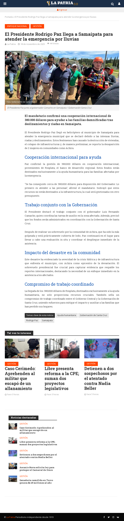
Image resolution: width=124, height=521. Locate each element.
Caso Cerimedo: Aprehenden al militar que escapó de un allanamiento (20, 378)
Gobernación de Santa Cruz (93, 315)
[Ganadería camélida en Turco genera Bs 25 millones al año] (13, 479)
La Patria (11, 44)
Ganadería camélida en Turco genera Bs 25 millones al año (36, 481)
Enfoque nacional (17, 26)
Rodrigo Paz (32, 320)
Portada (9, 16)
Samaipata (47, 320)
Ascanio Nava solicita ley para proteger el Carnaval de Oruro (37, 468)
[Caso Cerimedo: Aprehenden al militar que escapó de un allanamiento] (22, 348)
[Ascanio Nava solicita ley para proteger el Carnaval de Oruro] (13, 466)
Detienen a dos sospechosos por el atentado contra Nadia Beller (100, 378)
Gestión (37, 26)
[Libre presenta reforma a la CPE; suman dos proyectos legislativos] (62, 348)
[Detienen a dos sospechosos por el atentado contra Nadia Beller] (101, 348)
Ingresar (62, 9)
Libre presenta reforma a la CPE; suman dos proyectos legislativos (62, 378)
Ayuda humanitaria (66, 315)
